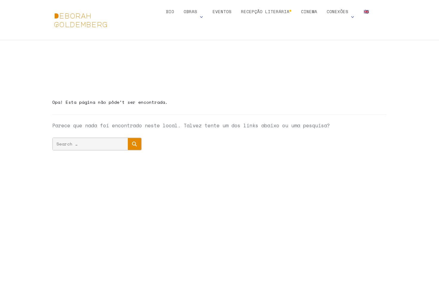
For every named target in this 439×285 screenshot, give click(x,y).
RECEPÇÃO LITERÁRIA (266, 12)
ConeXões (337, 12)
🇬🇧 (366, 12)
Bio (170, 12)
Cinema (309, 12)
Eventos (222, 12)
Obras (190, 12)
